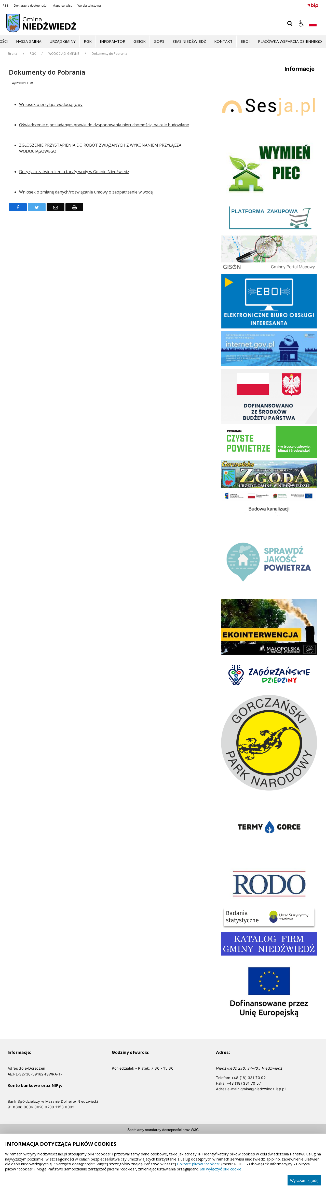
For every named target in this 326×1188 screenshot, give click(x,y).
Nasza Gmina (28, 41)
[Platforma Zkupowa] (269, 231)
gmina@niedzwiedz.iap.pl (263, 1089)
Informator (112, 41)
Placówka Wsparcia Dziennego (290, 41)
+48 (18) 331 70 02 (248, 1077)
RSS (6, 5)
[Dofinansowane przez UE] (269, 1024)
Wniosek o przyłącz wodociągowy (51, 104)
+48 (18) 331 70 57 (244, 1083)
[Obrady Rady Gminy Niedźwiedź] (269, 132)
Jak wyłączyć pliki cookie (220, 1168)
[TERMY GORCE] (269, 859)
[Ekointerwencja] (269, 653)
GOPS (159, 41)
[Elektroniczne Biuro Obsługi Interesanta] (269, 327)
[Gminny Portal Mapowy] (269, 269)
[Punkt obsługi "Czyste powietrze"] (269, 456)
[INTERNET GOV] (269, 364)
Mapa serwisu (62, 5)
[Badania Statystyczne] (269, 928)
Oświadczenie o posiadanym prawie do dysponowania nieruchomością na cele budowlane (104, 125)
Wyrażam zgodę (304, 1180)
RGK (88, 41)
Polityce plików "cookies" (198, 1163)
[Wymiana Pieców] (269, 195)
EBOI (245, 41)
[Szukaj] (289, 23)
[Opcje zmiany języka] (312, 23)
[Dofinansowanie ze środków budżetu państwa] (269, 422)
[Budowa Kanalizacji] (269, 523)
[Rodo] (269, 902)
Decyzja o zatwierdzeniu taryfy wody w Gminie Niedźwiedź (74, 171)
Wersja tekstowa (89, 5)
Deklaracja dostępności (30, 5)
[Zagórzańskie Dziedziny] (269, 690)
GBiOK (139, 41)
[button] (301, 23)
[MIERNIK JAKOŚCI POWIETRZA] (269, 595)
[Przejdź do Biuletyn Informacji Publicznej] (312, 4)
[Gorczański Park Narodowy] (269, 789)
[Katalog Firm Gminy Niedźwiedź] (269, 954)
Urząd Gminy (62, 41)
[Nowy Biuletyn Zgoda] (269, 487)
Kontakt (223, 41)
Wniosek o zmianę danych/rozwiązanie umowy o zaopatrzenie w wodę (86, 192)
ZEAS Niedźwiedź (189, 41)
